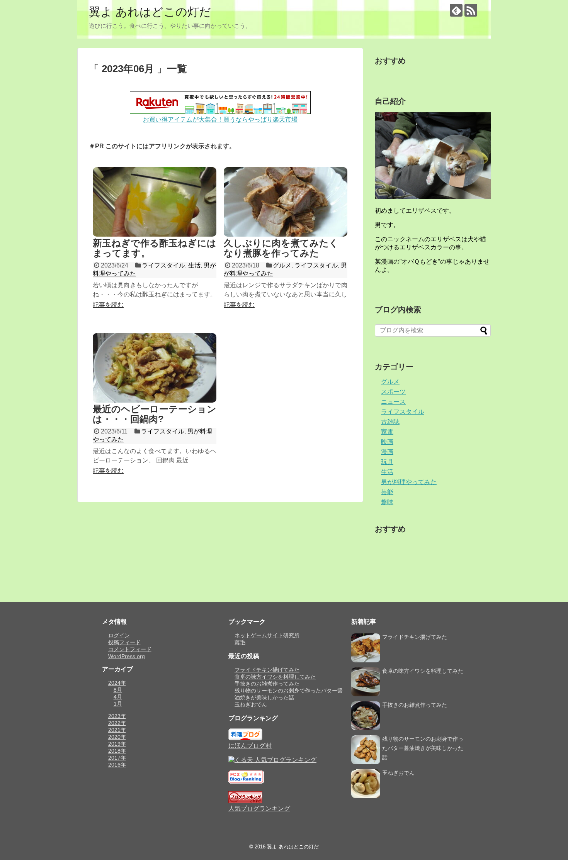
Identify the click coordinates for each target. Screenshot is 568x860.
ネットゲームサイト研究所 (267, 635)
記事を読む (108, 304)
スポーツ (393, 391)
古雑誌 (390, 421)
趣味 (387, 502)
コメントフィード (129, 649)
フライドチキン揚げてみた (267, 670)
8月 (118, 690)
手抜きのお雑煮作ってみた (267, 684)
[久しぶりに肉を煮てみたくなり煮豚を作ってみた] (285, 202)
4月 (118, 697)
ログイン (119, 635)
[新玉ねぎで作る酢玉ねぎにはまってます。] (154, 202)
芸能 (387, 492)
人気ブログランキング (259, 808)
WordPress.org (126, 656)
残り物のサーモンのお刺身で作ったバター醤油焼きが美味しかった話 (422, 748)
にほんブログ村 (250, 745)
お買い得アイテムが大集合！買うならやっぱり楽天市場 (220, 119)
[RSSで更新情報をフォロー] (470, 10)
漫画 (387, 452)
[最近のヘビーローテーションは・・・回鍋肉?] (154, 368)
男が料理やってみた (409, 482)
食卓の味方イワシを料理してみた (275, 677)
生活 (194, 265)
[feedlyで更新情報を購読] (456, 10)
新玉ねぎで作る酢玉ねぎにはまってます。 (154, 248)
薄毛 (240, 642)
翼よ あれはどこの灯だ (150, 11)
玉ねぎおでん (251, 704)
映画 (387, 441)
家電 (387, 431)
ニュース (393, 401)
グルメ (282, 265)
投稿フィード (124, 642)
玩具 (387, 462)
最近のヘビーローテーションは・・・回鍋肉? (154, 414)
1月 (118, 704)
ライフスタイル (163, 265)
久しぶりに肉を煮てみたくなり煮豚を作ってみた (281, 248)
